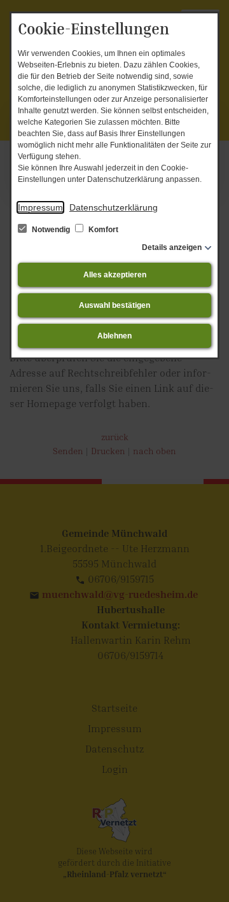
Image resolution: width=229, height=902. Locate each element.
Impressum (40, 207)
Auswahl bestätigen (114, 305)
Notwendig (51, 229)
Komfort (102, 229)
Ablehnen (114, 335)
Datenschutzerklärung (113, 207)
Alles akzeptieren (114, 274)
